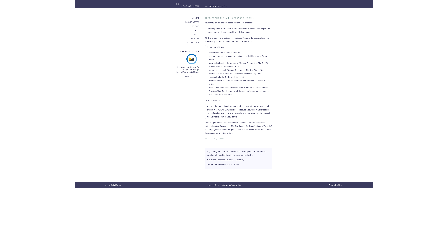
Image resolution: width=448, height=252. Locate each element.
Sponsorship (193, 38)
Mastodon (221, 160)
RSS (224, 155)
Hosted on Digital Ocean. (112, 185)
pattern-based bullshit (230, 23)
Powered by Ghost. (336, 185)
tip (228, 164)
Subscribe (194, 43)
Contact (195, 26)
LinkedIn (239, 160)
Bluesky (229, 160)
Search (196, 30)
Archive (195, 18)
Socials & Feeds (192, 22)
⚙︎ (206, 138)
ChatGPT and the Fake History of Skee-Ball (229, 18)
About (196, 34)
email (209, 155)
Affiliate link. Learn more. (192, 77)
